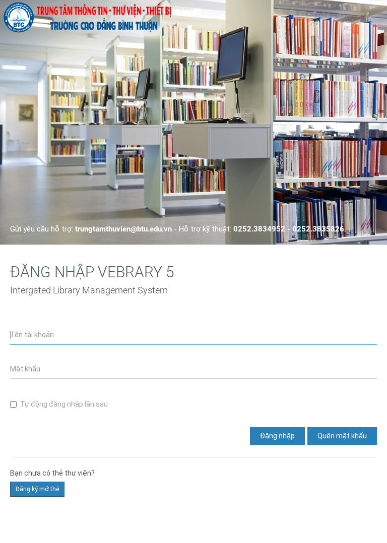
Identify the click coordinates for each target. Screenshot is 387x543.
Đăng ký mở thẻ (37, 489)
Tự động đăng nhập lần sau (64, 404)
